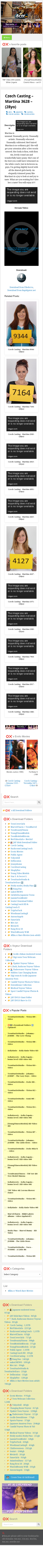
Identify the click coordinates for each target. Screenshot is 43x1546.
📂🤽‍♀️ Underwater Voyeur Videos (23, 969)
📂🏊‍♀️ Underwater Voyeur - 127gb (22, 1414)
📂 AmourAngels (15, 916)
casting (30, 112)
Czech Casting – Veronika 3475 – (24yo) (31, 783)
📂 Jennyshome (15, 864)
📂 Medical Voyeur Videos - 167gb (22, 1433)
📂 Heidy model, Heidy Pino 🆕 (22, 886)
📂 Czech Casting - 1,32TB (18, 1325)
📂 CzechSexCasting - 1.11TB (20, 1356)
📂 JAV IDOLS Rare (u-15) (19, 1000)
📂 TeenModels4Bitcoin (18, 836)
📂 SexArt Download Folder (20, 901)
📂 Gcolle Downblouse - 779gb (20, 1417)
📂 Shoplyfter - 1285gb (17, 1378)
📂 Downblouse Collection (20, 985)
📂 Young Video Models (18, 873)
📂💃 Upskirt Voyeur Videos (21, 963)
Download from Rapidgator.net (21, 290)
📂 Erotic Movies (15, 851)
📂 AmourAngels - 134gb (18, 1470)
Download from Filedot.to (21, 287)
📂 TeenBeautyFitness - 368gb (20, 1340)
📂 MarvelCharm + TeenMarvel (22, 827)
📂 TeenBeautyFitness (18, 830)
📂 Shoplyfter (14, 870)
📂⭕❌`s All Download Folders (17, 810)
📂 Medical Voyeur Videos (20, 988)
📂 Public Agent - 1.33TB (18, 1350)
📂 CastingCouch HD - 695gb (20, 1353)
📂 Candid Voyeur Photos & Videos (23, 982)
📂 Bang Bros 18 (15, 929)
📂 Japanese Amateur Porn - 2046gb (23, 1423)
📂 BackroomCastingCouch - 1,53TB (23, 1331)
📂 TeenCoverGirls (16, 824)
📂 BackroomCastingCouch (20, 848)
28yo (10, 112)
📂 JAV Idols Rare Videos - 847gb (22, 1316)
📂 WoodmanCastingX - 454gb (20, 1445)
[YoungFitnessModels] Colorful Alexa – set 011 (33, 80)
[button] (3, 1533)
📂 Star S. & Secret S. (17, 876)
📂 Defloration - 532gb (17, 1375)
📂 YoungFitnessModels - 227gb (21, 1347)
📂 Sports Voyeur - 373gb (18, 1420)
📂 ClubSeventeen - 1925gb (19, 1448)
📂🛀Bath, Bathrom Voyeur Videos (24, 966)
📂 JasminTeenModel (17, 898)
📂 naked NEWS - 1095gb (18, 1362)
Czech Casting (14, 114)
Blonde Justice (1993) (15, 772)
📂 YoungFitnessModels (18, 833)
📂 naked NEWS (15, 892)
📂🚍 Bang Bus (15, 889)
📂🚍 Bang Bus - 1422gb (18, 1359)
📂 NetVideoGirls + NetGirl (20, 839)
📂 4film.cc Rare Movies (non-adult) (24, 935)
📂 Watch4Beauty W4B (18, 932)
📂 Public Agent (15, 855)
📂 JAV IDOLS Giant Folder (20, 997)
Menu (7, 38)
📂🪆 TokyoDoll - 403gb (18, 1405)
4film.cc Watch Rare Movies (20, 1291)
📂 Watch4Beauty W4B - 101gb (21, 1467)
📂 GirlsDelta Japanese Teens (21, 895)
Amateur (19, 112)
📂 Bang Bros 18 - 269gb (18, 1464)
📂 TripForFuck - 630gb (17, 1442)
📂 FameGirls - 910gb (16, 1457)
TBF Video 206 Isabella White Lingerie (12, 80)
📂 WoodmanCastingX (18, 913)
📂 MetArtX (13, 926)
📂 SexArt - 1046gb (15, 1451)
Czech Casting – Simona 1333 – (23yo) (12, 783)
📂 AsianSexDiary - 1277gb (19, 1461)
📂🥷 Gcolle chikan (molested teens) (24, 954)
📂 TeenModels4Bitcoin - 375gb (21, 1344)
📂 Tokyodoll (14, 858)
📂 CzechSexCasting (17, 867)
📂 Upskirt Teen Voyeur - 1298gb (22, 1411)
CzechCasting (29, 114)
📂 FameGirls (14, 920)
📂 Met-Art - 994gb (15, 1365)
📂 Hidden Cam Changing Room (22, 973)
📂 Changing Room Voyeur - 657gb (22, 1408)
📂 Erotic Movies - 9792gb (19, 1396)
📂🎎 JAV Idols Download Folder (22, 842)
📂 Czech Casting (15, 845)
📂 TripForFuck (15, 910)
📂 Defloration (14, 861)
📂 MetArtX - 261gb (16, 1454)
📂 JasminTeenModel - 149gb (20, 1439)
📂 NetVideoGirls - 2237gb (19, 1328)
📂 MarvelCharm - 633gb (18, 1334)
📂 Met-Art (13, 923)
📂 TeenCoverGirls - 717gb (19, 1337)
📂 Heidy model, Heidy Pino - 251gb (23, 1436)
